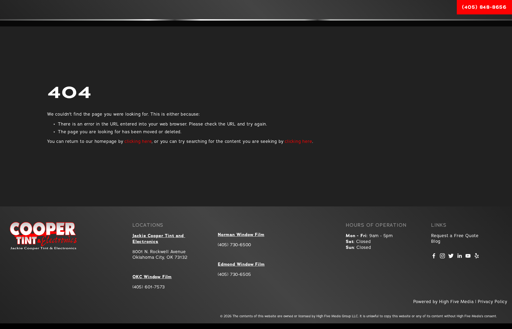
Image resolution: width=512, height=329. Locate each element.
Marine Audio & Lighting (452, 23)
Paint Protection (406, 23)
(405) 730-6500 (234, 244)
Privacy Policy (492, 301)
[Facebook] (434, 255)
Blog (436, 241)
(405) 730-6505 (234, 274)
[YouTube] (468, 255)
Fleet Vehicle (494, 23)
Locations (100, 23)
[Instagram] (442, 255)
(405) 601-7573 (149, 286)
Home (11, 23)
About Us (37, 23)
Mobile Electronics (321, 23)
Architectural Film (365, 23)
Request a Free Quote (455, 235)
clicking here (138, 141)
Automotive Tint (280, 23)
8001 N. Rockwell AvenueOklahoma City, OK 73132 (160, 254)
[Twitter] (451, 255)
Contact (68, 23)
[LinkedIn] (459, 255)
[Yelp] (476, 255)
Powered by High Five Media (443, 301)
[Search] (47, 9)
